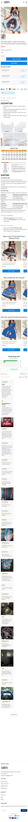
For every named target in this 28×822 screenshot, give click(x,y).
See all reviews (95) (14, 358)
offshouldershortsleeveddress (8, 93)
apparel (13, 92)
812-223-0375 (4, 773)
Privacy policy (4, 781)
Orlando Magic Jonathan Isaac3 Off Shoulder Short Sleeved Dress (9, 342)
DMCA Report (11, 815)
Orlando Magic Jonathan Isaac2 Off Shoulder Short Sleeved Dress (9, 303)
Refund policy (4, 788)
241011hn (8, 92)
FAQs (2, 797)
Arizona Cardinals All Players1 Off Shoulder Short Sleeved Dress (9, 263)
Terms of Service (5, 783)
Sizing (2, 799)
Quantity (2, 56)
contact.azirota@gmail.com (7, 775)
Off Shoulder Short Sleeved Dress (17, 237)
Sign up (24, 810)
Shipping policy (4, 786)
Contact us (3, 795)
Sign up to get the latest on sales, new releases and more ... (14, 807)
